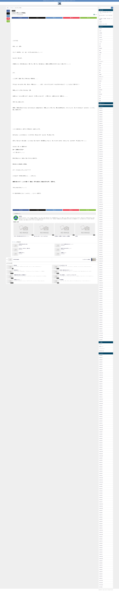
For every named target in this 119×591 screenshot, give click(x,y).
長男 (100, 98)
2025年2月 (100, 147)
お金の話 (100, 37)
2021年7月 (100, 241)
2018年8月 (100, 315)
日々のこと (13, 10)
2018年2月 (100, 328)
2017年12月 (101, 333)
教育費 (100, 74)
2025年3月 (100, 145)
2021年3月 (100, 497)
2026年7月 (100, 110)
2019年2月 (100, 304)
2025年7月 (100, 136)
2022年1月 (100, 228)
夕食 (100, 59)
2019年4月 (100, 300)
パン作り (100, 41)
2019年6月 (100, 543)
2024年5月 (100, 414)
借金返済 (100, 48)
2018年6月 (100, 567)
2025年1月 (100, 149)
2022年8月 (100, 460)
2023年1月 (100, 449)
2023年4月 (100, 195)
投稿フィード (101, 346)
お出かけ (100, 28)
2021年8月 (100, 239)
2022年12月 (101, 204)
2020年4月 (100, 274)
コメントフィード (101, 348)
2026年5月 (100, 114)
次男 (100, 83)
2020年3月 (100, 276)
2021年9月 (100, 484)
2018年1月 (100, 578)
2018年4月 (100, 324)
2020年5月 (100, 519)
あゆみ (96, 14)
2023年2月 (100, 447)
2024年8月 (100, 160)
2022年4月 (100, 221)
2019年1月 (100, 554)
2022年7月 (100, 215)
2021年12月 (101, 230)
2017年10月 (101, 337)
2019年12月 (101, 530)
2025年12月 (101, 125)
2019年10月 (101, 287)
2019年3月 (100, 302)
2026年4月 (100, 364)
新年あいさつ (101, 76)
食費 (100, 100)
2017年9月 (100, 339)
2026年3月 (100, 366)
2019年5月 (100, 298)
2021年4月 (100, 495)
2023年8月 (100, 186)
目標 (100, 87)
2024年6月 (100, 412)
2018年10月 (101, 311)
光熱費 (100, 52)
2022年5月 (100, 219)
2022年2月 (100, 473)
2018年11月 (101, 556)
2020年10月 (101, 508)
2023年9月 (100, 184)
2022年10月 (101, 208)
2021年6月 (100, 243)
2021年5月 (100, 245)
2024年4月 (100, 169)
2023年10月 (101, 182)
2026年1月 (100, 123)
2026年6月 (100, 112)
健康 (100, 50)
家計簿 (100, 63)
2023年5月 (100, 193)
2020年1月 (100, 280)
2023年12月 (101, 425)
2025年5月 (100, 388)
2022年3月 (100, 471)
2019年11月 (101, 532)
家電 (100, 65)
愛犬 (100, 72)
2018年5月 (100, 322)
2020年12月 (101, 256)
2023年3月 (100, 197)
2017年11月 (101, 335)
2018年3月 (100, 326)
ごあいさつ (101, 39)
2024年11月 (101, 401)
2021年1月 (100, 254)
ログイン (100, 344)
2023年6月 (100, 191)
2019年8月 (100, 291)
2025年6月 (100, 138)
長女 (100, 96)
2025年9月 (100, 132)
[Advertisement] (54, 26)
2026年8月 (100, 355)
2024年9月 (100, 158)
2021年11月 (101, 232)
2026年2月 (100, 121)
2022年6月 (100, 217)
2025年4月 (100, 390)
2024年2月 (100, 173)
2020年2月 (100, 278)
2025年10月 (101, 377)
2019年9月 (100, 289)
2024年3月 (100, 171)
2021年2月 (100, 252)
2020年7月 (100, 267)
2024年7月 (100, 162)
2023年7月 (100, 436)
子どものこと (101, 61)
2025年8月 (100, 134)
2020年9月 (100, 263)
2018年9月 (100, 313)
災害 (100, 85)
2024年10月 (101, 156)
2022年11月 (101, 206)
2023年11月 (101, 180)
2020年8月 (100, 265)
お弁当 (100, 30)
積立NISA (100, 89)
